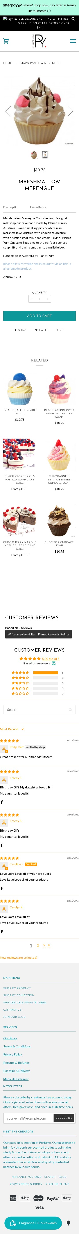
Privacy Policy (12, 1054)
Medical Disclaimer (16, 1079)
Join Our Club (14, 1016)
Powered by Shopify (26, 1184)
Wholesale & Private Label (25, 1002)
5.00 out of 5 (50, 658)
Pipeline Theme (57, 1184)
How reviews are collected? (19, 957)
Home (7, 63)
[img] (9, 741)
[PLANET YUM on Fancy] (68, 1224)
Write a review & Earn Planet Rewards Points (38, 634)
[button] (20, 672)
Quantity (39, 292)
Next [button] (68, 111)
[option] (39, 111)
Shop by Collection (18, 995)
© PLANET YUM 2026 (27, 1176)
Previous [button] (10, 111)
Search (50, 1176)
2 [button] (38, 945)
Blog (63, 1176)
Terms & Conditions (17, 1046)
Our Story (10, 1038)
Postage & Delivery (16, 1070)
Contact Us (12, 1009)
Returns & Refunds (16, 1062)
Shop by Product (17, 988)
